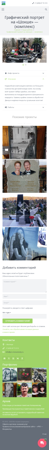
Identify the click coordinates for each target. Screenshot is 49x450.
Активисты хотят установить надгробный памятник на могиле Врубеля (23, 413)
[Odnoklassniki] (22, 359)
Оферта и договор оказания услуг (15, 424)
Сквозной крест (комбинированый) (24, 220)
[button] (46, 9)
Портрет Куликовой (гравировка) (24, 254)
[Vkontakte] (18, 359)
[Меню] (3, 9)
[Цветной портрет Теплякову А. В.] (24, 384)
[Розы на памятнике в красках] (24, 369)
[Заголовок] (3, 3)
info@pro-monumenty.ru (14, 352)
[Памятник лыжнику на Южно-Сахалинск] (10, 369)
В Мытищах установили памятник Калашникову (22, 405)
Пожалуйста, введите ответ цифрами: (18, 308)
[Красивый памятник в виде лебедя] (39, 369)
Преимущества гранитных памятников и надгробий (23, 409)
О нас (44, 434)
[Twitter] (9, 359)
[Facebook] (5, 359)
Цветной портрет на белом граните (24, 186)
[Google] (13, 359)
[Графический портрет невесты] (10, 384)
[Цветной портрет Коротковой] (39, 384)
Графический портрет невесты (24, 153)
